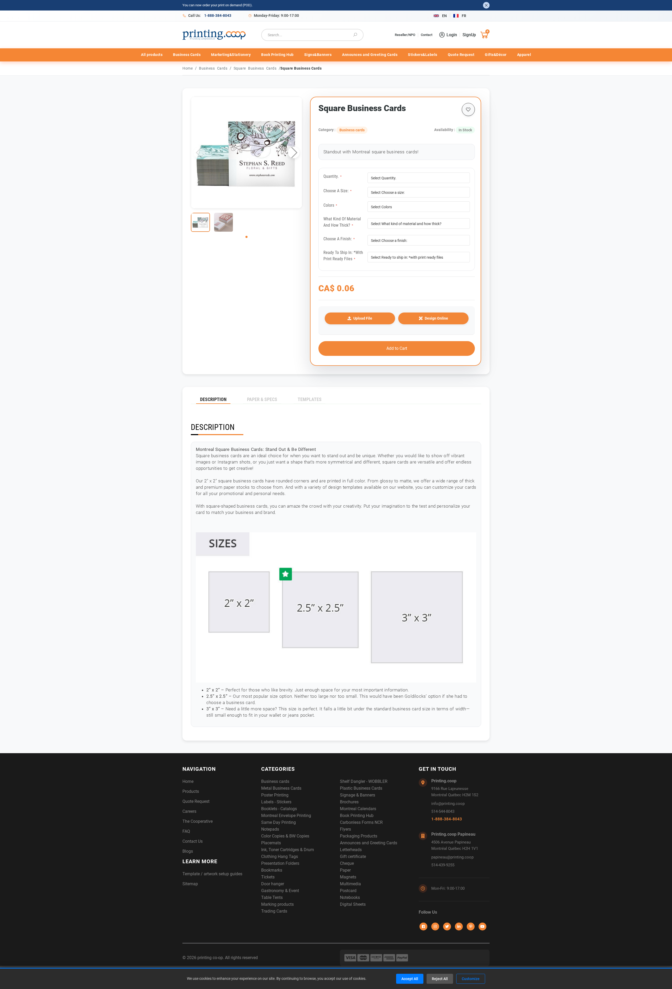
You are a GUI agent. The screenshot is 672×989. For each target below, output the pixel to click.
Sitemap (190, 883)
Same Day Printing (278, 822)
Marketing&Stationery (231, 55)
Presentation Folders (280, 863)
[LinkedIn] (459, 926)
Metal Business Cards (281, 788)
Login (452, 34)
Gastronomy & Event (280, 890)
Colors (330, 205)
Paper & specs (262, 399)
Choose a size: (337, 190)
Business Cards (187, 55)
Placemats (271, 842)
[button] (294, 152)
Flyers (345, 829)
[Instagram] (435, 926)
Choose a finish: (339, 238)
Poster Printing (274, 795)
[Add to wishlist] (468, 109)
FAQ (186, 831)
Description (213, 399)
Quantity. (332, 176)
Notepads (270, 829)
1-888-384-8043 (446, 819)
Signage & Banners (357, 795)
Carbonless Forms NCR (361, 822)
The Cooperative (197, 821)
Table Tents (272, 897)
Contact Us (192, 841)
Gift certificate (353, 856)
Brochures (349, 801)
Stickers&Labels (422, 55)
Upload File (362, 318)
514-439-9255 (442, 865)
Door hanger (272, 883)
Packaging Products (358, 836)
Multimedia (350, 883)
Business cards (214, 68)
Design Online (436, 318)
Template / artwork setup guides (212, 873)
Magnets (348, 877)
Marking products (277, 904)
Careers (189, 811)
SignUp (469, 34)
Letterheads (351, 849)
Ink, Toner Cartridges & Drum (287, 849)
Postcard (348, 890)
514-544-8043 (442, 811)
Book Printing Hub (277, 55)
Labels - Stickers (276, 801)
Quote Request (461, 55)
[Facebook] (423, 926)
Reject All (440, 979)
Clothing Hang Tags (279, 856)
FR (464, 16)
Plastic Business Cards (361, 788)
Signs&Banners (318, 55)
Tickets (268, 877)
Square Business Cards (256, 68)
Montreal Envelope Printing (286, 815)
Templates (310, 399)
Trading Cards (274, 911)
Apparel (524, 55)
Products (190, 791)
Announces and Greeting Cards (369, 55)
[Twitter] (447, 926)
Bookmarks (271, 870)
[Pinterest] (471, 926)
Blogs (187, 851)
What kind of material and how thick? (342, 222)
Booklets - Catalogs (279, 808)
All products (151, 55)
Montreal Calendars (358, 808)
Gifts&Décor (496, 55)
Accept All (409, 979)
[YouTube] (482, 926)
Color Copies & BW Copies (285, 836)
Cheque (347, 863)
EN (444, 16)
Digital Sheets (353, 904)
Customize (471, 979)
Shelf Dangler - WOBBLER (363, 781)
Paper (345, 870)
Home (187, 68)
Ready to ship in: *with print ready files (343, 255)
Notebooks (350, 897)
